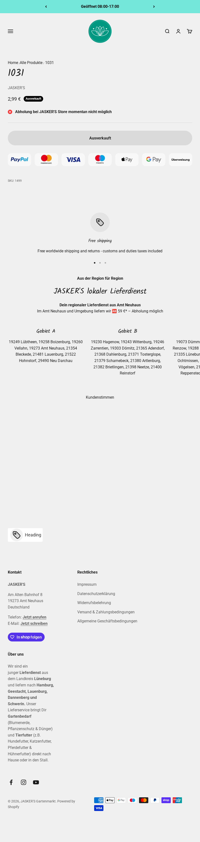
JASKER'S (16, 87)
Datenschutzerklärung (96, 593)
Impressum (87, 584)
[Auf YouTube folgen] (36, 782)
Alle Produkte (31, 62)
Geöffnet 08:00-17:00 (100, 6)
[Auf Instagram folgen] (23, 782)
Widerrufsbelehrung (94, 602)
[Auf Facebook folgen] (11, 782)
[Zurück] (46, 6)
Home (13, 62)
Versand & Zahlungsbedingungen (106, 612)
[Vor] (154, 6)
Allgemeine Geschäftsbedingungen (107, 621)
